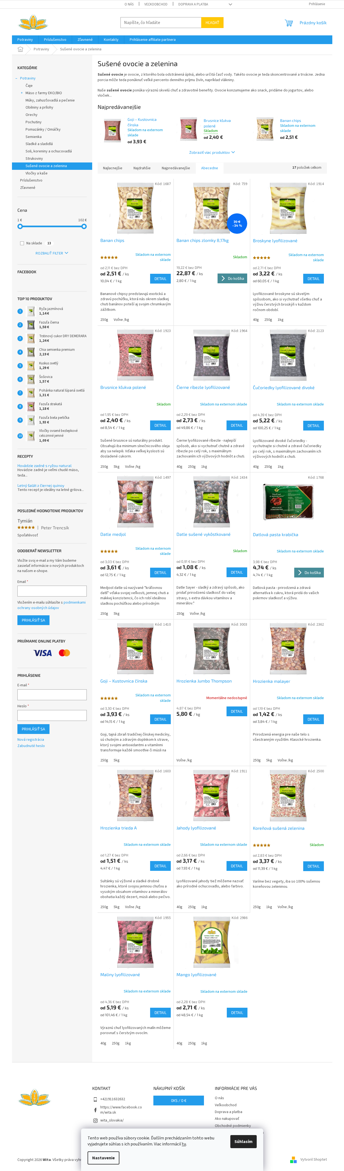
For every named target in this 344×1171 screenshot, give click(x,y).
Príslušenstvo (31, 180)
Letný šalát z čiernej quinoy (40, 485)
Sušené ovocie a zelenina (46, 166)
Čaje (29, 85)
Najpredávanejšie (176, 168)
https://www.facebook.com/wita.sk (121, 1110)
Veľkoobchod (156, 4)
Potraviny (28, 78)
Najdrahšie (142, 168)
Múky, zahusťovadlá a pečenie (50, 100)
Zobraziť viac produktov (209, 152)
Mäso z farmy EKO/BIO (44, 93)
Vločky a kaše (37, 173)
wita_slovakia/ (112, 1120)
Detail (160, 278)
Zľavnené (27, 187)
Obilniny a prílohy (39, 107)
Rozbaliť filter (49, 253)
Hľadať (212, 22)
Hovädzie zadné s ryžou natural (44, 465)
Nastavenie (103, 1158)
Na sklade (38, 243)
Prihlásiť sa (33, 620)
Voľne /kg (121, 319)
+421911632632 (112, 1099)
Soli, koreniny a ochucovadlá (49, 151)
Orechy (32, 115)
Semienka (34, 137)
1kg (281, 319)
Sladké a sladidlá (39, 144)
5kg (117, 466)
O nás (129, 4)
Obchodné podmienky (233, 1126)
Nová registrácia (30, 739)
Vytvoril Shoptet (313, 1160)
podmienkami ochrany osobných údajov (51, 605)
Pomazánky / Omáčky (43, 129)
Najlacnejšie (112, 168)
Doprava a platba (193, 4)
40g (256, 319)
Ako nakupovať (227, 1118)
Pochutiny (34, 122)
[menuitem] (25, 39)
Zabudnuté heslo (31, 746)
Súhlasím (243, 1142)
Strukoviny (34, 158)
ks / (179, 1100)
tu (184, 1144)
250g (104, 319)
